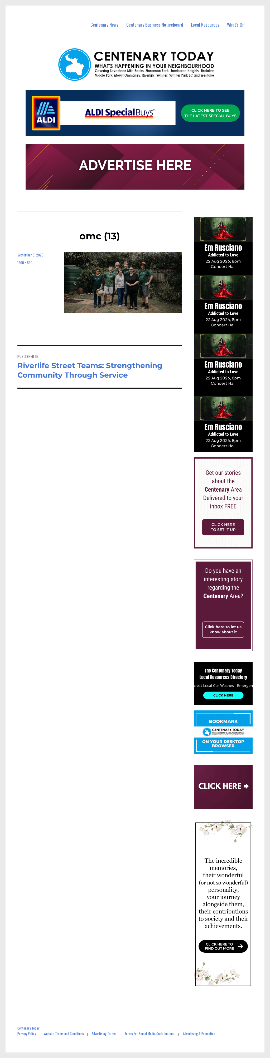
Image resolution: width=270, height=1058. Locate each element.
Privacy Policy (26, 1033)
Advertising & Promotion (199, 1033)
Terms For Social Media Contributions (149, 1033)
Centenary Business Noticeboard (154, 24)
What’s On (235, 24)
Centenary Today (28, 1028)
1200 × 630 (24, 262)
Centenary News (104, 24)
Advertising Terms (104, 1033)
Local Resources (205, 24)
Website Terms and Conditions (64, 1033)
